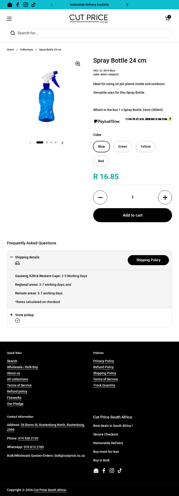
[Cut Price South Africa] (88, 18)
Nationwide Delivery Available (89, 4)
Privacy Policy (103, 361)
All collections (17, 379)
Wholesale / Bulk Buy (22, 367)
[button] (100, 197)
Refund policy (17, 391)
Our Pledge (15, 404)
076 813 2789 (34, 447)
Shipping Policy (148, 260)
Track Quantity (104, 385)
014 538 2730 (28, 438)
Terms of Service (19, 385)
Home (10, 49)
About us (13, 373)
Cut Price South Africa (50, 490)
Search (12, 361)
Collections (26, 49)
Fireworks (14, 398)
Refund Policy (103, 367)
